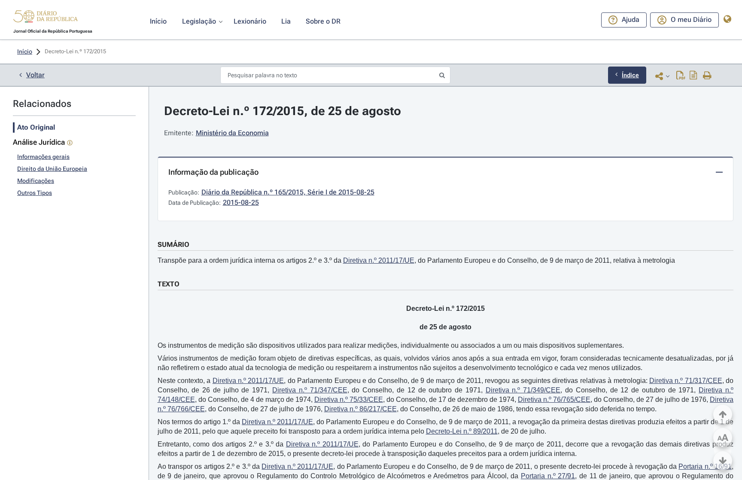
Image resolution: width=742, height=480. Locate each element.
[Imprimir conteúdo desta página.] (707, 76)
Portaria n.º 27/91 (548, 476)
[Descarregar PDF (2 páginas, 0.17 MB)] (680, 76)
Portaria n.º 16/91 (705, 466)
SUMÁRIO (173, 244)
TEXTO (168, 284)
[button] (45, 17)
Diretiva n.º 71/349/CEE (523, 390)
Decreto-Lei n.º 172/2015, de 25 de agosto (282, 111)
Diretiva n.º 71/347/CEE (309, 390)
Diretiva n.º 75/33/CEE (348, 399)
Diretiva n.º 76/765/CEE (554, 399)
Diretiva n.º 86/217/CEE (360, 409)
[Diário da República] (45, 18)
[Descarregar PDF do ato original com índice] (693, 76)
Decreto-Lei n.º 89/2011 (462, 431)
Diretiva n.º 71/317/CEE (685, 380)
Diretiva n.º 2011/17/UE (378, 260)
